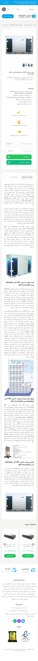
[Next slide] (4, 544)
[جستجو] (13, 9)
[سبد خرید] (8, 9)
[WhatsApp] (15, 621)
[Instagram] (19, 621)
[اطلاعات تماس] (18, 9)
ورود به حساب (8, 16)
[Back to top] (19, 655)
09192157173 (13, 611)
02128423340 (22, 611)
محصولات (31, 9)
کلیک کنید (6, 2)
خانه (35, 25)
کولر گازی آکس (28, 25)
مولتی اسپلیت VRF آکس (15, 25)
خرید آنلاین (28, 556)
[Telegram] (23, 621)
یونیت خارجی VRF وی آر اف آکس (23, 79)
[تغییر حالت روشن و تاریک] (4, 9)
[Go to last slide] (33, 544)
